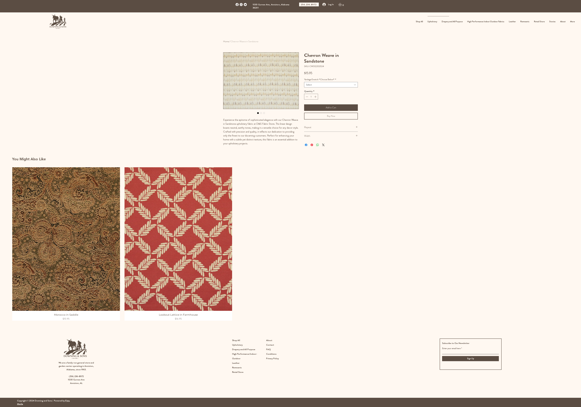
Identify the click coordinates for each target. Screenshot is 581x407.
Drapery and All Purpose (243, 349)
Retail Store (238, 372)
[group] (290, 244)
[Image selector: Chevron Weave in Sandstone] (257, 112)
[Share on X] (323, 145)
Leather (236, 363)
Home (226, 41)
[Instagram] (241, 4)
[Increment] (316, 97)
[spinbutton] (311, 97)
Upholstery (237, 345)
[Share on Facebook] (306, 145)
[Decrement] (307, 97)
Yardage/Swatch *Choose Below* (320, 79)
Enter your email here (451, 348)
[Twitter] (245, 4)
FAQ (268, 349)
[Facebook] (237, 4)
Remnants (237, 367)
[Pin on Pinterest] (312, 145)
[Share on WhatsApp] (317, 145)
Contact (270, 345)
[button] (341, 4)
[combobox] (331, 84)
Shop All (236, 340)
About (269, 340)
